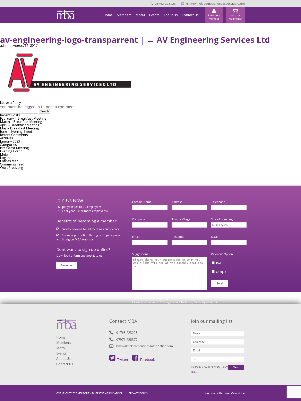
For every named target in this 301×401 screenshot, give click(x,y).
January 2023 (10, 141)
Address (177, 202)
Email (135, 237)
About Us (170, 15)
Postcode (178, 237)
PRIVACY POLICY (138, 393)
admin (4, 45)
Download (67, 265)
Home (108, 15)
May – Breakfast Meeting (19, 128)
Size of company (222, 219)
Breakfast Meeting (14, 148)
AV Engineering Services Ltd (208, 39)
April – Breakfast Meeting (20, 125)
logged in (31, 106)
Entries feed (9, 161)
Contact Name (142, 202)
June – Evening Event (16, 131)
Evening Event (11, 151)
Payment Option (222, 254)
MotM (140, 15)
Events (154, 15)
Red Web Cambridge (232, 393)
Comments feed (12, 164)
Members (124, 15)
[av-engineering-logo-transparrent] (65, 95)
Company (138, 219)
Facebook (147, 359)
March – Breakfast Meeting (21, 121)
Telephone (218, 202)
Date (214, 237)
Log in (5, 157)
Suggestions (140, 254)
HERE (172, 298)
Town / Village (181, 219)
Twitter (122, 359)
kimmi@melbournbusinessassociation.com (144, 346)
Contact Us (190, 15)
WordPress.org (11, 167)
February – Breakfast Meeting (23, 118)
